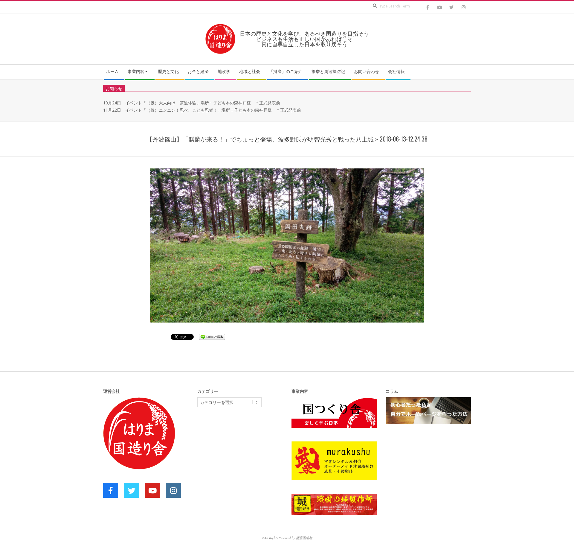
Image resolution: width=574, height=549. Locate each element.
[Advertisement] (242, 458)
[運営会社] (139, 401)
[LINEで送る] (212, 336)
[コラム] (428, 401)
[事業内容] (334, 401)
